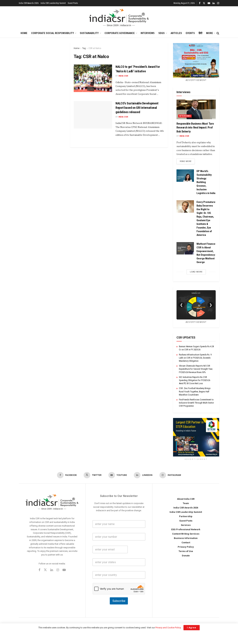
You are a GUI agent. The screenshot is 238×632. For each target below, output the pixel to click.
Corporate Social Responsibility (52, 33)
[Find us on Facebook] (199, 3)
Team (186, 503)
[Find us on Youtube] (209, 3)
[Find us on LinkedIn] (214, 3)
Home (24, 33)
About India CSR (185, 499)
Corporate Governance (120, 33)
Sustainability (89, 33)
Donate (186, 555)
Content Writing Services (185, 533)
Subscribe (118, 601)
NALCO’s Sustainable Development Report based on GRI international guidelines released (137, 107)
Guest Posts (73, 3)
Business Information (186, 538)
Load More (196, 272)
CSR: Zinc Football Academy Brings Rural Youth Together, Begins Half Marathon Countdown (194, 391)
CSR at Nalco (95, 48)
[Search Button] (218, 33)
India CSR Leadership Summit (53, 3)
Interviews (148, 33)
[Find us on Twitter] (204, 3)
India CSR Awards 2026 (29, 3)
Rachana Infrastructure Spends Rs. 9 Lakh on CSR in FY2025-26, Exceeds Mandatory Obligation (195, 357)
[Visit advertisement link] (196, 437)
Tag (84, 48)
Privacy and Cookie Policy (168, 627)
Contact (186, 542)
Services (186, 525)
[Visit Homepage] (119, 17)
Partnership (185, 516)
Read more (187, 161)
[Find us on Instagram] (218, 3)
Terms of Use (186, 551)
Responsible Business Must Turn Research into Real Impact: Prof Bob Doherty (195, 127)
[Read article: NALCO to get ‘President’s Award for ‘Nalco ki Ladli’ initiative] (93, 78)
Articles (176, 33)
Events (190, 33)
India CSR (123, 76)
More (209, 33)
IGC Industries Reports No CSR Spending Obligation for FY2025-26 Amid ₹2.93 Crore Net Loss (194, 380)
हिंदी (200, 33)
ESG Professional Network (185, 529)
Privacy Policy (186, 547)
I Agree (191, 627)
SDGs (161, 33)
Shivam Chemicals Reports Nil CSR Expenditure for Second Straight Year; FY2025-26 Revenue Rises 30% (196, 368)
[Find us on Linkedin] (51, 570)
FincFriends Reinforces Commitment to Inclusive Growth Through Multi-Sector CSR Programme (196, 402)
